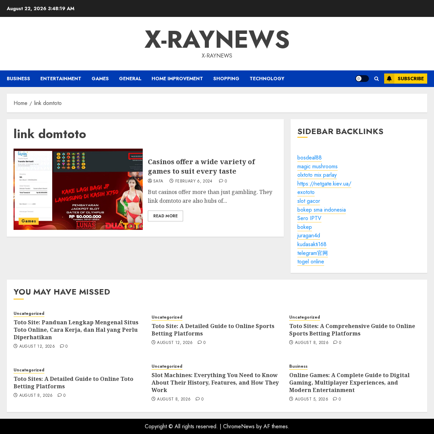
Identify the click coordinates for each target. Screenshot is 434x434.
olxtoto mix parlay (317, 175)
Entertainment (60, 78)
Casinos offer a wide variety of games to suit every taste (201, 166)
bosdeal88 (309, 157)
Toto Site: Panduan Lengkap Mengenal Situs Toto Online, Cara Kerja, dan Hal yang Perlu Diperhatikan (76, 330)
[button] (376, 78)
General (130, 78)
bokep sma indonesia (321, 210)
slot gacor (308, 201)
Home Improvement (177, 78)
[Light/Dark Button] (362, 78)
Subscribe (411, 78)
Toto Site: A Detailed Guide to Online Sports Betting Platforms (213, 329)
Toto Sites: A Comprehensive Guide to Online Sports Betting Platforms (352, 329)
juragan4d (308, 235)
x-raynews (217, 39)
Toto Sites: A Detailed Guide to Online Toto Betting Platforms (73, 382)
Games (100, 78)
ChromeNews (239, 426)
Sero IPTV (309, 218)
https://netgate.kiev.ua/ (324, 184)
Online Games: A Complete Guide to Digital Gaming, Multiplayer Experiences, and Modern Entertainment (349, 382)
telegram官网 (312, 253)
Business (18, 78)
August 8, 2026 (312, 343)
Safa (158, 181)
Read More (165, 216)
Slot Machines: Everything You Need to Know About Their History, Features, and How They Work (215, 382)
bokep (304, 227)
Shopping (226, 78)
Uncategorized (29, 314)
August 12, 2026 (37, 346)
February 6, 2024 (194, 181)
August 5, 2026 (311, 399)
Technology (267, 78)
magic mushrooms (317, 166)
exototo (306, 192)
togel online (310, 261)
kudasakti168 (312, 244)
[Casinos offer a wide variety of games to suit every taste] (78, 189)
